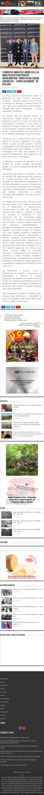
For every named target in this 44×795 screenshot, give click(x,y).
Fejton (2, 708)
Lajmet (2, 682)
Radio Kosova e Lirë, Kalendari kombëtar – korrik (28, 598)
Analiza (2, 689)
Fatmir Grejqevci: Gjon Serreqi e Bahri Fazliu (13, 765)
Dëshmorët (3, 685)
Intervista (3, 692)
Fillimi (3, 18)
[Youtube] (24, 728)
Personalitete (4, 702)
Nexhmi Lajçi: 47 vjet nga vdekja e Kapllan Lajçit (14, 737)
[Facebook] (20, 728)
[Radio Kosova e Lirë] (22, 3)
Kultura (2, 695)
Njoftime (9, 18)
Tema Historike (5, 698)
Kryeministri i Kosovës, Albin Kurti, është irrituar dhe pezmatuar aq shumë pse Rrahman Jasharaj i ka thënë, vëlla (15, 317)
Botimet (2, 705)
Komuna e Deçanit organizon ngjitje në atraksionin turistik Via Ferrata (29, 324)
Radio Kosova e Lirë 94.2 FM (22, 772)
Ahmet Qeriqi (4, 712)
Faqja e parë (4, 679)
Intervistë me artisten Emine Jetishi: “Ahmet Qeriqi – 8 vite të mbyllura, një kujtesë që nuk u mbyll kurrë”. (27, 424)
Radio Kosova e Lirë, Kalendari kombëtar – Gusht (28, 589)
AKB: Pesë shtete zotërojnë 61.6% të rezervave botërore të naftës (20, 756)
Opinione (3, 715)
